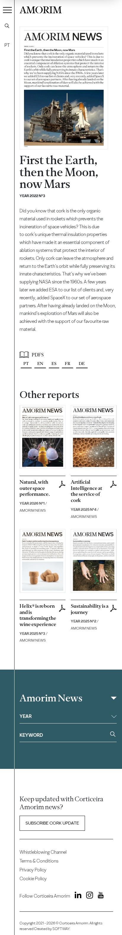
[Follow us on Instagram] (87, 896)
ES (54, 363)
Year (26, 716)
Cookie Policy (33, 878)
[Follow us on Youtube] (99, 896)
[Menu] (7, 9)
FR (67, 363)
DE (82, 363)
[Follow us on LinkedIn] (76, 896)
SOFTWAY (61, 928)
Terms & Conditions (39, 861)
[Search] (7, 26)
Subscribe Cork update (52, 823)
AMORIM (41, 9)
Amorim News (51, 698)
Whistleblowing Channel (43, 852)
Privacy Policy (33, 870)
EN (40, 363)
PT (7, 45)
